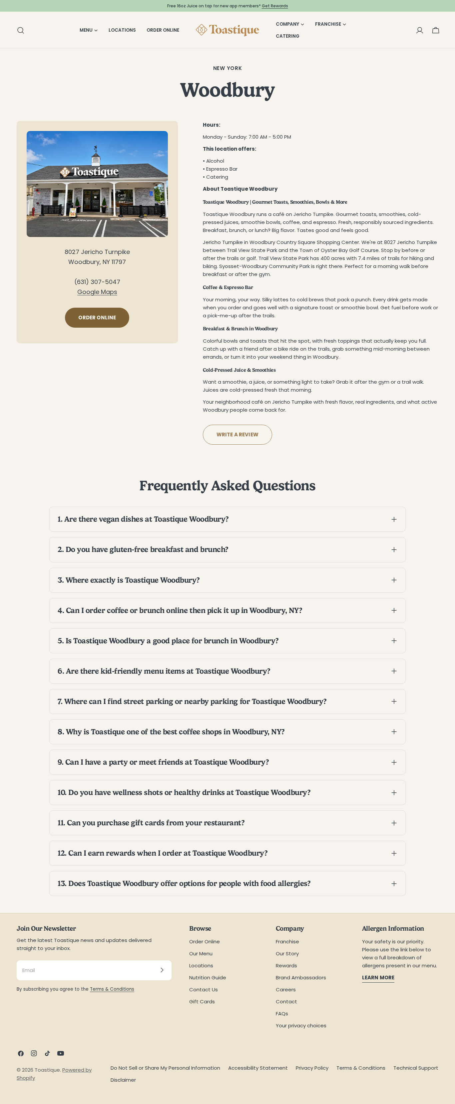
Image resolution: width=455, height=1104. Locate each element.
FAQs (282, 1013)
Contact (286, 1001)
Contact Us (203, 989)
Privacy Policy (312, 1067)
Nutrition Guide (207, 977)
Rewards (286, 965)
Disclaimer (123, 1079)
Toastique (47, 1069)
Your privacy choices (301, 1025)
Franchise (287, 941)
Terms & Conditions (112, 989)
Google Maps (97, 292)
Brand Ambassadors (301, 977)
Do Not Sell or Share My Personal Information (165, 1067)
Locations (201, 965)
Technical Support (415, 1067)
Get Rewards (275, 6)
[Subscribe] (162, 970)
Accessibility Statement (258, 1067)
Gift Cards (202, 1001)
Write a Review (237, 434)
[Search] (19, 30)
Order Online (97, 317)
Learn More (378, 977)
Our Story (287, 953)
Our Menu (201, 953)
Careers (286, 989)
